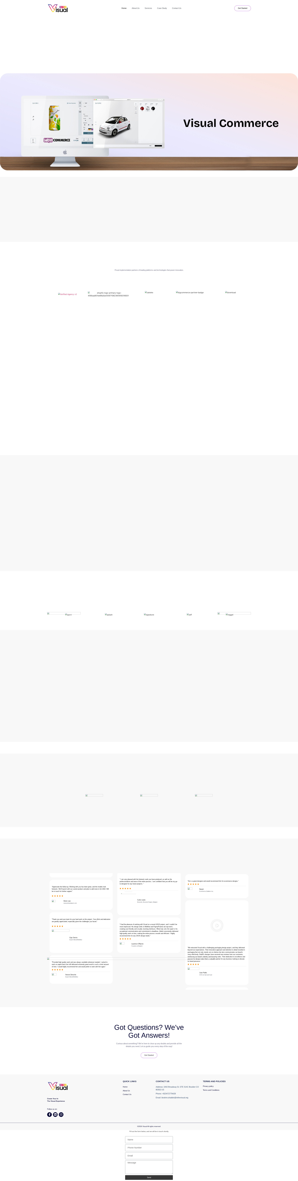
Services (148, 8)
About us (135, 8)
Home (124, 8)
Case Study (162, 8)
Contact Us (176, 8)
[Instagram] (61, 1114)
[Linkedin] (55, 1114)
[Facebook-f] (49, 1114)
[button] (217, 962)
